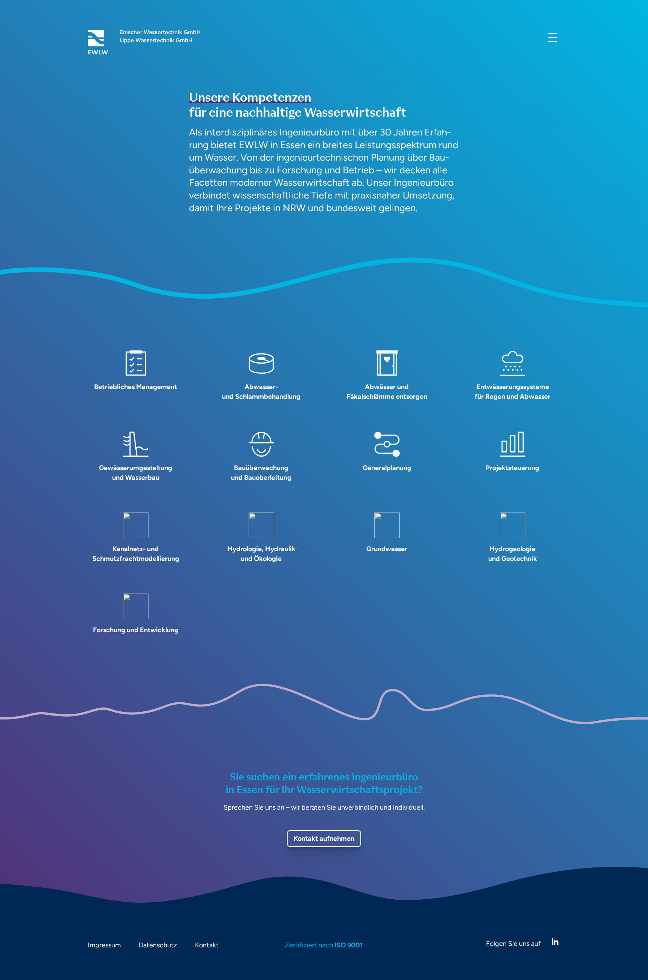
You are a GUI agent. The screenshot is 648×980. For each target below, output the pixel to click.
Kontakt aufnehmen (324, 838)
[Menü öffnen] (552, 37)
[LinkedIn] (555, 942)
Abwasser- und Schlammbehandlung (261, 392)
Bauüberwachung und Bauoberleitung (261, 473)
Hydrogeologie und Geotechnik (512, 554)
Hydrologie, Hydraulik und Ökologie (261, 554)
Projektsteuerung (512, 468)
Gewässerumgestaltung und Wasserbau (135, 473)
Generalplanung (387, 468)
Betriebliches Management (135, 387)
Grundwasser (386, 549)
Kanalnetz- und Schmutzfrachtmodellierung (135, 554)
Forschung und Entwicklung (135, 630)
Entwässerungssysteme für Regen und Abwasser (512, 392)
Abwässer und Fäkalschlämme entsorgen (386, 392)
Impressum (104, 945)
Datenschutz (158, 945)
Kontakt (207, 945)
